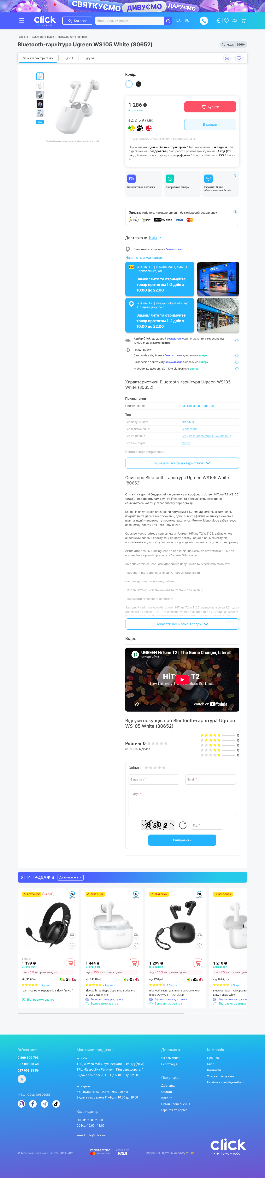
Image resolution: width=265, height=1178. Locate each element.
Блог (210, 1064)
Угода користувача (220, 1076)
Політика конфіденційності (227, 1082)
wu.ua (190, 1153)
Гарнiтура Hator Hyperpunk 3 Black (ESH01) (47, 990)
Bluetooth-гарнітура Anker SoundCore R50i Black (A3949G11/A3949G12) (174, 992)
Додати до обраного (239, 58)
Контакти (214, 1070)
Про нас (213, 1058)
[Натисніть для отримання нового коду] (183, 825)
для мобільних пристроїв (198, 405)
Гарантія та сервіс (174, 1110)
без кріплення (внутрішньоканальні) (206, 436)
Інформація (235, 175)
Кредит (166, 1098)
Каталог (80, 21)
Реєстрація (169, 1064)
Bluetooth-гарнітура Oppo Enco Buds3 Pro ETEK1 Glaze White (110, 992)
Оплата (166, 1092)
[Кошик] (70, 963)
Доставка (168, 1086)
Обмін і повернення (175, 1104)
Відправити (182, 840)
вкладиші (188, 422)
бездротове (189, 429)
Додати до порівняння (227, 58)
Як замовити (170, 1058)
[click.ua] (48, 21)
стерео (186, 443)
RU (187, 21)
